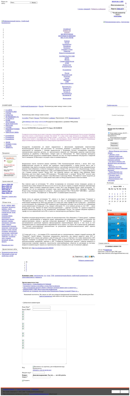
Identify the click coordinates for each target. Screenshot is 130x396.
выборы (4, 209)
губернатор (5, 210)
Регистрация (118, 16)
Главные (67, 41)
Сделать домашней (84, 9)
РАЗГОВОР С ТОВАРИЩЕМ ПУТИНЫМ (37, 284)
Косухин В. (67, 90)
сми (12, 235)
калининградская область (63, 275)
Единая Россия (67, 66)
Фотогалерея (67, 98)
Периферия (67, 46)
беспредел (12, 207)
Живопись (67, 80)
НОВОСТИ (67, 31)
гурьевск (13, 210)
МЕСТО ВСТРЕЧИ (67, 37)
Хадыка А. (66, 92)
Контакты (35, 389)
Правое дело (67, 65)
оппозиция (5, 222)
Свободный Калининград (29, 106)
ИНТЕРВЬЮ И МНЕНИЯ (66, 36)
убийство (5, 236)
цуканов (8, 238)
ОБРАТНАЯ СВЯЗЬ (12, 132)
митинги (4, 221)
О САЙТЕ (9, 110)
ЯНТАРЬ (8, 146)
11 (112, 196)
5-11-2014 (25, 118)
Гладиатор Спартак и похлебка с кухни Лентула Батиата (41, 286)
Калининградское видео (9, 252)
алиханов (5, 207)
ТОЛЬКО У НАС (11, 144)
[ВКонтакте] (86, 256)
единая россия (6, 212)
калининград (6, 217)
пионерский (6, 226)
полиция (13, 226)
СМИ (67, 81)
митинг (11, 219)
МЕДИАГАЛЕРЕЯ (67, 34)
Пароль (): (117, 9)
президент (5, 228)
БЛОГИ (66, 32)
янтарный (5, 240)
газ (45, 275)
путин (9, 229)
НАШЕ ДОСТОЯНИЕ (10, 121)
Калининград (67, 44)
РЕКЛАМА (9, 125)
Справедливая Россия (67, 61)
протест (4, 229)
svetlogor (52, 118)
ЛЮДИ (8, 142)
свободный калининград (10, 234)
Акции (67, 78)
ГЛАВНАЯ (67, 29)
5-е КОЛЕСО (10, 118)
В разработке (67, 70)
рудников (5, 231)
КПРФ (67, 58)
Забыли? (120, 9)
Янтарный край (67, 75)
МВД (13, 205)
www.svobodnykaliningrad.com (39, 394)
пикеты (8, 224)
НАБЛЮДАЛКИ (11, 111)
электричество (38, 275)
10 (109, 196)
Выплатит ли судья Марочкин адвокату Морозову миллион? (118, 168)
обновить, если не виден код (42, 370)
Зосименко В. (67, 95)
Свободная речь (112, 105)
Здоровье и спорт (67, 49)
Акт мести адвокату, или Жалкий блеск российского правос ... (117, 163)
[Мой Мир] (92, 256)
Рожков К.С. (67, 88)
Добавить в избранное (98, 9)
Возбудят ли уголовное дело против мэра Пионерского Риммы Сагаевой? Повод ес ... (51, 291)
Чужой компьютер (118, 12)
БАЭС (4, 205)
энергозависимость (28, 277)
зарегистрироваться (45, 296)
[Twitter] (88, 256)
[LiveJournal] (94, 256)
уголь (48, 275)
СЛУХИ (8, 113)
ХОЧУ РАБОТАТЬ (12, 124)
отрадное (12, 222)
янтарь (11, 240)
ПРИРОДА (9, 147)
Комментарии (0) (74, 118)
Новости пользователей (67, 53)
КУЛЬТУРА (9, 115)
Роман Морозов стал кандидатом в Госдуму (115, 172)
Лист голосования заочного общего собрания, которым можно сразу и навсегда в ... (50, 287)
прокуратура (13, 228)
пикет (3, 224)
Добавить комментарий (86, 260)
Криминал (67, 48)
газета (10, 209)
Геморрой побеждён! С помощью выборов (116, 159)
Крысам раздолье (114, 177)
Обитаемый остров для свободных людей (9, 255)
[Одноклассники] (90, 256)
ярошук (4, 241)
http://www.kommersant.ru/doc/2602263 (42, 248)
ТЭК (52, 275)
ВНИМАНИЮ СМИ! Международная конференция (40, 289)
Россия (67, 42)
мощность (38, 277)
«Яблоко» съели (114, 154)
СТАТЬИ (8, 127)
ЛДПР (67, 63)
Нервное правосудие (115, 156)
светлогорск (12, 231)
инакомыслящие (7, 216)
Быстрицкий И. (67, 93)
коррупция (5, 219)
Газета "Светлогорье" (23, 389)
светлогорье (6, 233)
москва (10, 221)
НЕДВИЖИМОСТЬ (12, 117)
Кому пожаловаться (67, 83)
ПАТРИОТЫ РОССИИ (67, 56)
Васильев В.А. (67, 86)
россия (14, 229)
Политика (67, 76)
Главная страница (9, 389)
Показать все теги (7, 245)
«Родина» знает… (115, 175)
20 (117, 199)
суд (15, 235)
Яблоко (67, 59)
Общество (67, 51)
